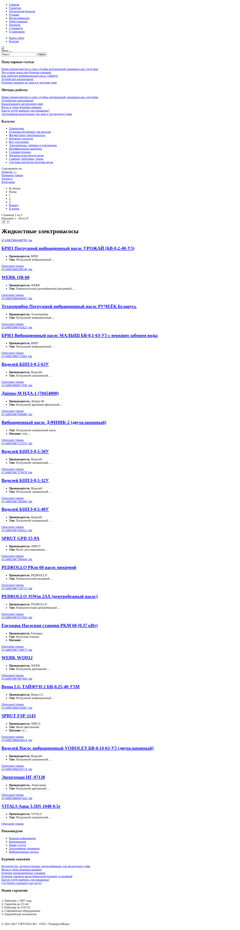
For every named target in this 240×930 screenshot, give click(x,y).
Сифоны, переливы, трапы (26, 158)
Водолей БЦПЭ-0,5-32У (25, 480)
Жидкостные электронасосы (27, 135)
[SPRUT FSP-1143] (17, 707)
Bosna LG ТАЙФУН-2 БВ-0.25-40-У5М (41, 686)
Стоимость (16, 28)
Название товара (12, 175)
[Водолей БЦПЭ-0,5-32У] (17, 472)
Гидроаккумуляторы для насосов (30, 131)
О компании (17, 31)
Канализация (17, 841)
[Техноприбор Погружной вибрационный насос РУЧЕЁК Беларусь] (17, 298)
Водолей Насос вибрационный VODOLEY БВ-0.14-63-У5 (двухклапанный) (78, 748)
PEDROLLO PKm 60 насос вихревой (39, 567)
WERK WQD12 (17, 657)
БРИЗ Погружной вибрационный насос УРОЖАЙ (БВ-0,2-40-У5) (68, 248)
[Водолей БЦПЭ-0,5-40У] (17, 501)
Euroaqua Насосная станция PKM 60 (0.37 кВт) (50, 625)
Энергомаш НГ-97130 (23, 777)
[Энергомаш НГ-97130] (17, 769)
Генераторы (16, 128)
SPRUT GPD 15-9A (20, 538)
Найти (41, 54)
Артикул (7, 178)
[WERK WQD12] (17, 649)
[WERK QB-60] (17, 269)
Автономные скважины (24, 848)
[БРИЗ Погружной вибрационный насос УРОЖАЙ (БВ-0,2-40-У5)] (17, 240)
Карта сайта (16, 38)
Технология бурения (22, 11)
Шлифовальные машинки (25, 148)
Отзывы (14, 14)
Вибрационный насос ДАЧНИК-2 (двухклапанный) (54, 422)
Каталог (14, 41)
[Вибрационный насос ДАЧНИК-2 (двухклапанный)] (17, 414)
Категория (8, 182)
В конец (14, 208)
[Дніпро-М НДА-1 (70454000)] (17, 385)
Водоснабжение (19, 18)
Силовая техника (20, 152)
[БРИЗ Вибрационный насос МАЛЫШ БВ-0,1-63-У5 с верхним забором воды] (17, 327)
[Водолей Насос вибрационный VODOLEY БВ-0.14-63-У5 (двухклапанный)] (17, 740)
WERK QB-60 (15, 277)
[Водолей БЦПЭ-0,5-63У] (17, 356)
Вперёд (13, 205)
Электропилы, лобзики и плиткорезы (33, 145)
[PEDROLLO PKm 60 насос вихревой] (17, 559)
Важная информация (22, 838)
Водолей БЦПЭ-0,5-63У (25, 364)
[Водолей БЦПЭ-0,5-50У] (17, 443)
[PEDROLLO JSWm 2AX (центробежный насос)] (17, 588)
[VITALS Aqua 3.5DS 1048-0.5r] (17, 798)
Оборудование (18, 21)
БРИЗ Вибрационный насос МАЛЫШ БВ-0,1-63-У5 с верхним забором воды (80, 335)
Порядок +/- (9, 171)
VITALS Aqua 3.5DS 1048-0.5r (31, 806)
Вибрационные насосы (24, 851)
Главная (14, 4)
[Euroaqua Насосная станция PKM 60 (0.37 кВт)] (17, 617)
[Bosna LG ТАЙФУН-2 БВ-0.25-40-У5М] (17, 678)
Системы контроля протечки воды (31, 162)
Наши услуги (17, 845)
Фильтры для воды (21, 138)
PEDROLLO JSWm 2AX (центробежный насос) (50, 596)
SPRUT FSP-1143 (19, 715)
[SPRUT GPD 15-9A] (17, 530)
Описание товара (13, 266)
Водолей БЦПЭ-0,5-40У (25, 509)
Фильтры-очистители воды (26, 155)
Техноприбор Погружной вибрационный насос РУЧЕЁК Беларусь (69, 306)
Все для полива (19, 142)
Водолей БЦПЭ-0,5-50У (25, 451)
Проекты (14, 24)
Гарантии (15, 8)
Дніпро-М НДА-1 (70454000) (30, 393)
